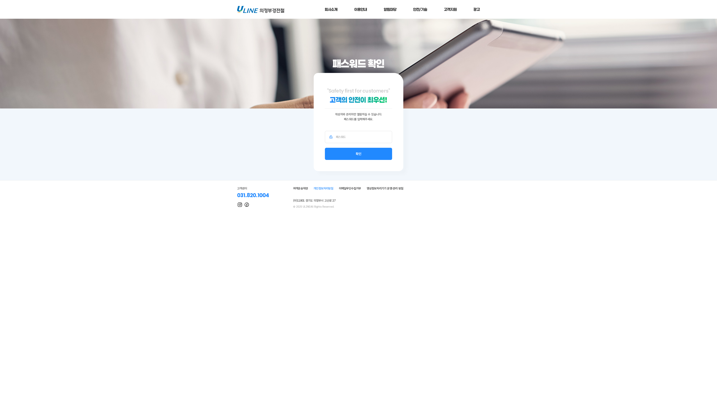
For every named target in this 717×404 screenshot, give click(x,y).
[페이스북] (246, 205)
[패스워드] (331, 137)
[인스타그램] (240, 205)
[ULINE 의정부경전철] (260, 9)
